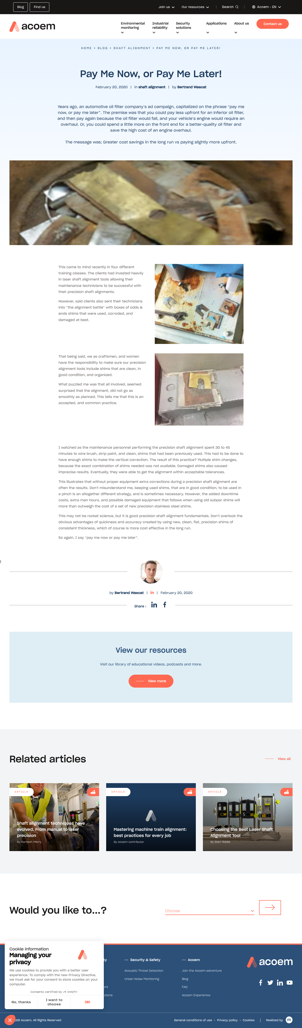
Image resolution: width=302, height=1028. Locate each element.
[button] (10, 1020)
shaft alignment (132, 48)
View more (157, 681)
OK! (87, 1002)
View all (284, 759)
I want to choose (54, 1002)
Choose (172, 911)
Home (86, 48)
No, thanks (21, 1002)
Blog (103, 48)
